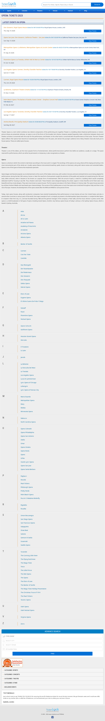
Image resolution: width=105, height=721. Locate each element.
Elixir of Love (25, 294)
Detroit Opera (25, 287)
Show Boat (24, 530)
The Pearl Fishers (27, 596)
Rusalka (23, 509)
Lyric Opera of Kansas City (30, 390)
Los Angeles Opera (27, 375)
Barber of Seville (26, 244)
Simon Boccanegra (27, 515)
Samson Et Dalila (26, 538)
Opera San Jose (26, 466)
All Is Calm (24, 219)
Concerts (24, 11)
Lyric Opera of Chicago (28, 382)
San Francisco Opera (28, 523)
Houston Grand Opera (28, 336)
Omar (23, 443)
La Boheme (24, 364)
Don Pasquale (25, 280)
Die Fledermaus (26, 272)
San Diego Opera (26, 519)
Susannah (24, 541)
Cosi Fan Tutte (25, 254)
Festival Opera (26, 319)
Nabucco (24, 418)
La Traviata (24, 371)
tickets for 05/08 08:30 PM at (35, 122)
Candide (23, 258)
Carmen (23, 251)
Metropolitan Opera (27, 400)
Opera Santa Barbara (28, 469)
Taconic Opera (26, 600)
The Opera (24, 578)
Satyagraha (25, 527)
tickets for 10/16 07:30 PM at (47, 60)
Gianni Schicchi (26, 326)
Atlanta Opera (25, 237)
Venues (55, 11)
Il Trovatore (25, 347)
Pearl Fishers (25, 483)
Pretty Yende (25, 491)
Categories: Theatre (11, 679)
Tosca (23, 567)
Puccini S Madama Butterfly (30, 498)
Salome (23, 534)
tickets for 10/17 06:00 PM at (45, 69)
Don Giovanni (25, 276)
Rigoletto (24, 505)
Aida (22, 211)
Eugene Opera (26, 298)
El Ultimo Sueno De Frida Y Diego (32, 301)
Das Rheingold (26, 265)
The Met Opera (26, 574)
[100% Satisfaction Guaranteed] (12, 663)
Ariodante (24, 230)
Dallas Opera (25, 283)
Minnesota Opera (27, 411)
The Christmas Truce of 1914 (30, 592)
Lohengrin (24, 386)
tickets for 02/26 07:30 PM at (52, 101)
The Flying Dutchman (28, 559)
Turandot (24, 552)
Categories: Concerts (12, 674)
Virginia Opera (26, 617)
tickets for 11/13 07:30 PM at (37, 90)
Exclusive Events (10, 687)
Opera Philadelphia (27, 432)
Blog (85, 11)
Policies (62, 714)
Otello (23, 440)
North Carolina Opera (28, 422)
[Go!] (97, 5)
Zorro (22, 624)
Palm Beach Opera (27, 495)
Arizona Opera (26, 234)
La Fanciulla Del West (28, 368)
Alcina (23, 215)
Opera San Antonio (27, 436)
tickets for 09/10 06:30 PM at (34, 27)
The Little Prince (26, 570)
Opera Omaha (25, 447)
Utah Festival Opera (27, 610)
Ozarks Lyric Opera (27, 462)
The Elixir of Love (26, 581)
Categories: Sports (11, 670)
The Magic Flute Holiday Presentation (33, 589)
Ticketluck (19, 4)
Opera (23, 454)
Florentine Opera (26, 315)
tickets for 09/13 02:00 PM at (45, 37)
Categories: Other (10, 683)
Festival (70, 11)
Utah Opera (25, 607)
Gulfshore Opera (26, 330)
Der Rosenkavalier (27, 269)
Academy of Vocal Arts (28, 226)
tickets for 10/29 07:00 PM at (32, 80)
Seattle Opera (25, 545)
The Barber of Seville (28, 585)
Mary (22, 404)
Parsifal (23, 480)
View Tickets (92, 31)
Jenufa (23, 357)
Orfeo (23, 458)
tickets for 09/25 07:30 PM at (51, 48)
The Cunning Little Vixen (29, 555)
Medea (23, 408)
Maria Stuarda (26, 397)
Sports (9, 11)
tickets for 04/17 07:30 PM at (45, 112)
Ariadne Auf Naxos (27, 222)
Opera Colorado (26, 429)
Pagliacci (24, 476)
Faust (22, 312)
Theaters (39, 11)
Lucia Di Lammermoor (28, 379)
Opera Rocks (25, 451)
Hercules (24, 340)
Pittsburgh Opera (27, 487)
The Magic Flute (26, 563)
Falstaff (23, 308)
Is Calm (23, 350)
